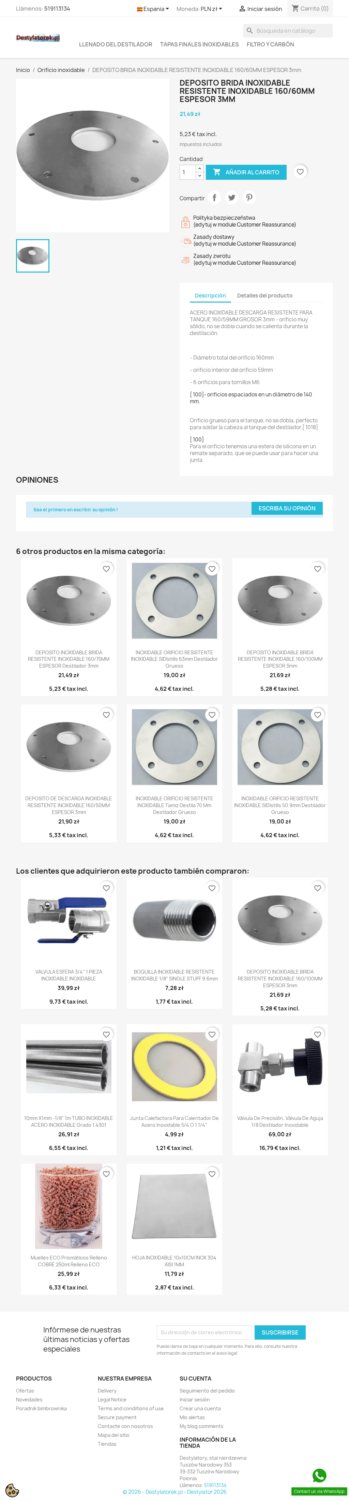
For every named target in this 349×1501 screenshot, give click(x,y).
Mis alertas (192, 1417)
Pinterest (249, 197)
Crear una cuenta (200, 1408)
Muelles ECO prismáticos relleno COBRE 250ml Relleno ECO (69, 1261)
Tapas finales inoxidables (199, 44)
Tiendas (107, 1444)
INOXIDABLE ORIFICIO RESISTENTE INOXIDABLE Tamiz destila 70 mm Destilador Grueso (174, 805)
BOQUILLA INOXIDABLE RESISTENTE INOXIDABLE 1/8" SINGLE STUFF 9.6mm (174, 975)
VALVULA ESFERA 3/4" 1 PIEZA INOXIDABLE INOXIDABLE (68, 975)
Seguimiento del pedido (207, 1390)
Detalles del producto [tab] (265, 295)
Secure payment (117, 1417)
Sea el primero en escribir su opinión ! (75, 510)
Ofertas (25, 1390)
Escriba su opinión (287, 508)
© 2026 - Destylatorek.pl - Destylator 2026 (175, 1492)
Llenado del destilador (115, 44)
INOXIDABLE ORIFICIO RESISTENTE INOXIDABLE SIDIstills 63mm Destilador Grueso (174, 659)
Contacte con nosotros (125, 1426)
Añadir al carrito (246, 172)
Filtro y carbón (270, 44)
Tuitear (232, 197)
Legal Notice (112, 1399)
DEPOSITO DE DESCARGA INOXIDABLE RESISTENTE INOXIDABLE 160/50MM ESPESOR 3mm (68, 805)
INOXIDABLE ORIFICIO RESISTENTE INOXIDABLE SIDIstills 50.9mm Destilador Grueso (280, 805)
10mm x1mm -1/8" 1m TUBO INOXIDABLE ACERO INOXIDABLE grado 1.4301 (68, 1121)
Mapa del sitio (114, 1435)
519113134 (57, 8)
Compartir (214, 197)
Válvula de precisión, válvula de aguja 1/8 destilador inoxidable (280, 1121)
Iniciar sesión (195, 1399)
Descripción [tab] (210, 295)
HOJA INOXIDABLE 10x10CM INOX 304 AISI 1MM (174, 1261)
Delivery (107, 1390)
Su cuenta (195, 1378)
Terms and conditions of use (131, 1408)
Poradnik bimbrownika (41, 1408)
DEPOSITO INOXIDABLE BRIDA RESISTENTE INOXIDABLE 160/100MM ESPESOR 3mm (280, 659)
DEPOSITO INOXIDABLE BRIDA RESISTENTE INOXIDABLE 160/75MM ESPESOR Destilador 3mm (68, 659)
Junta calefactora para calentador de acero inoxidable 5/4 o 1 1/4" (174, 1121)
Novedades (29, 1399)
